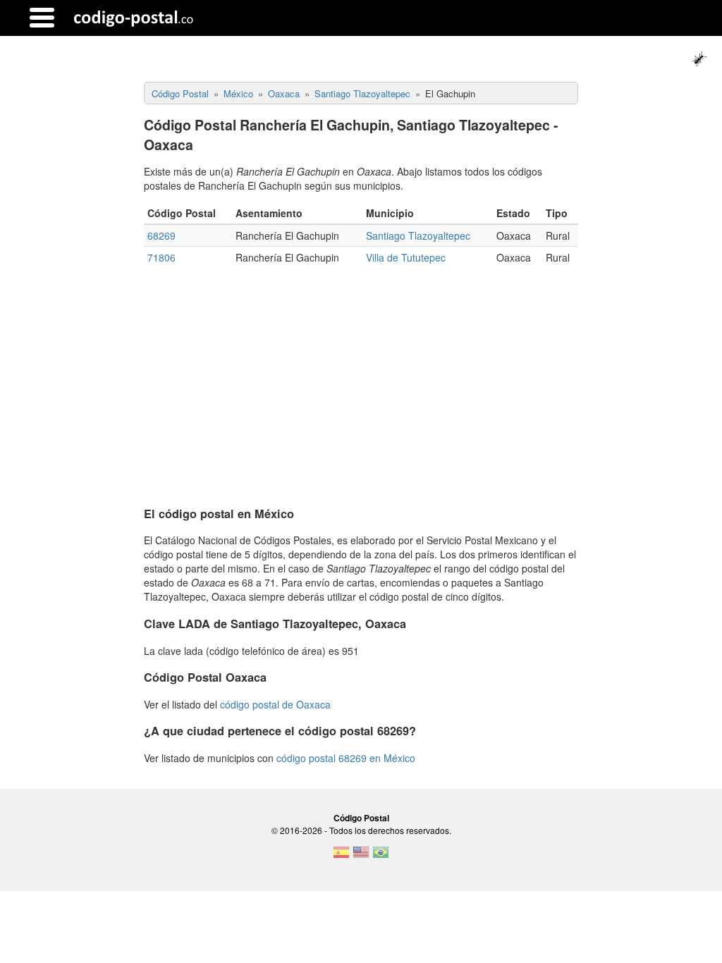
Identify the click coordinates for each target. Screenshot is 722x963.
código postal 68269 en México (345, 758)
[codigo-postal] (133, 17)
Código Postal (361, 817)
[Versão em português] (381, 856)
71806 (161, 257)
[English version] (361, 856)
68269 (161, 235)
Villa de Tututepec (406, 257)
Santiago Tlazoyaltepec (418, 235)
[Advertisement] (361, 380)
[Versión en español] (341, 856)
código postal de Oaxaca (275, 704)
